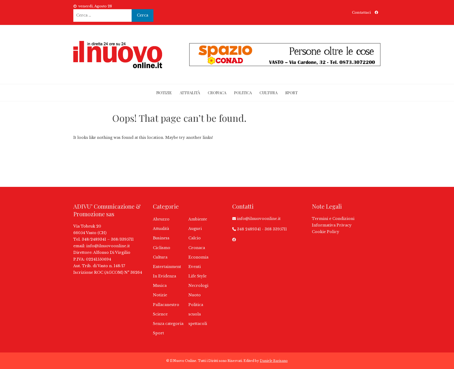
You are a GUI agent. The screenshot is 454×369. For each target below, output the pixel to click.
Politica (243, 92)
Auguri (195, 228)
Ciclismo (161, 247)
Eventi (194, 266)
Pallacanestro (166, 304)
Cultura (268, 92)
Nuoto (194, 295)
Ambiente (197, 219)
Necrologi (198, 285)
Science (160, 314)
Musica (160, 285)
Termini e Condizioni (333, 218)
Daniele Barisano (274, 361)
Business (161, 238)
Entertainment (167, 266)
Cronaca (217, 92)
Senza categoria (168, 323)
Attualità (190, 92)
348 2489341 (249, 229)
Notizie (164, 92)
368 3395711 (276, 229)
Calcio (194, 238)
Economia (198, 257)
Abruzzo (161, 219)
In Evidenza (164, 276)
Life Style (197, 276)
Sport (291, 92)
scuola (194, 314)
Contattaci (361, 12)
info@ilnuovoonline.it (108, 246)
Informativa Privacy (332, 225)
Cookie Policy (325, 231)
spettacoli (197, 323)
